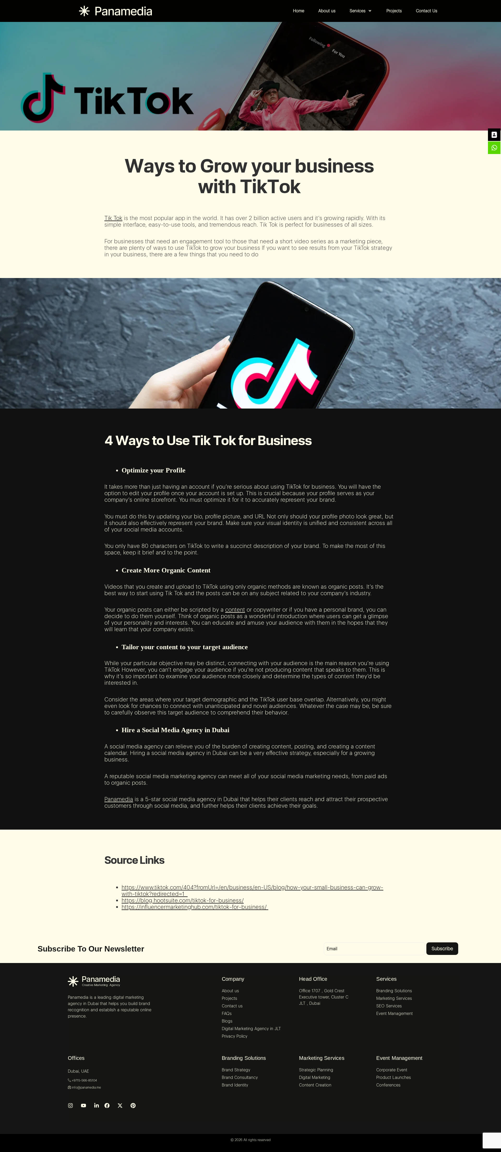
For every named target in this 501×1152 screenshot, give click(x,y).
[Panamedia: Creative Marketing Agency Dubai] (94, 981)
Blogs (227, 1021)
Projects (229, 998)
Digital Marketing (314, 1077)
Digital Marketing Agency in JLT (251, 1028)
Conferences (388, 1085)
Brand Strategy (236, 1069)
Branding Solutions (244, 1058)
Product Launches (393, 1077)
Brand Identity (235, 1085)
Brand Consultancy (240, 1077)
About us (230, 990)
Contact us (232, 1005)
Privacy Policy (234, 1036)
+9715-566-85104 (84, 1080)
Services (386, 979)
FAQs (227, 1013)
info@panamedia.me (86, 1087)
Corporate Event (391, 1069)
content (235, 609)
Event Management (399, 1058)
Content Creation (315, 1085)
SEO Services (389, 1005)
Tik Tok (113, 218)
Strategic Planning (316, 1069)
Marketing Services (321, 1058)
